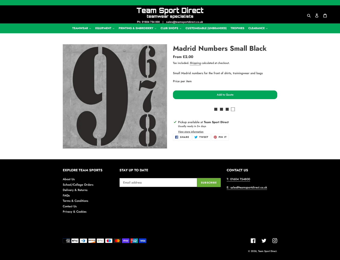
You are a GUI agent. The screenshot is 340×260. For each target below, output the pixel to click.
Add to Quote (225, 95)
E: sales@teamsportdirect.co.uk (247, 187)
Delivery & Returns (75, 190)
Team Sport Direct (267, 251)
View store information (190, 132)
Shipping (195, 63)
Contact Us (70, 206)
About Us (69, 179)
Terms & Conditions (75, 201)
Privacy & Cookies (74, 211)
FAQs (66, 195)
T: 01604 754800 (238, 179)
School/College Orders (78, 185)
